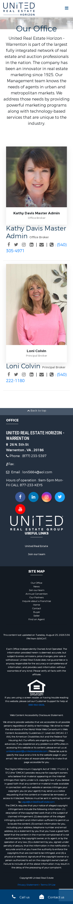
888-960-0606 (36, 704)
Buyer (36, 612)
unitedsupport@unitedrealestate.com (27, 751)
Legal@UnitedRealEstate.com (38, 802)
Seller (36, 615)
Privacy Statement (28, 884)
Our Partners (36, 597)
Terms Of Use (48, 884)
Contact (36, 608)
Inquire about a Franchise (36, 601)
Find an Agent (36, 619)
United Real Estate (36, 546)
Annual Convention (37, 593)
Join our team (36, 554)
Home (36, 604)
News (36, 586)
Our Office (36, 583)
